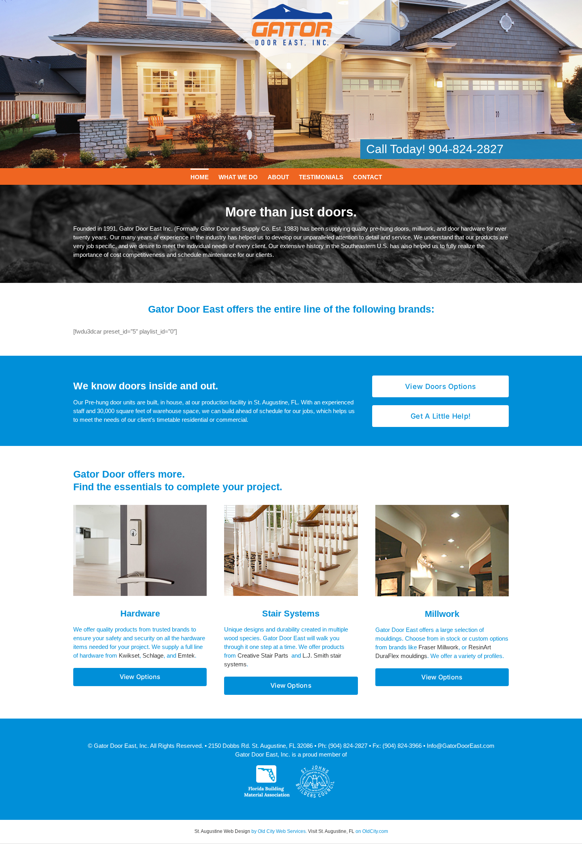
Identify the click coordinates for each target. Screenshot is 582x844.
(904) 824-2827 (347, 745)
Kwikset (129, 655)
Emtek (186, 655)
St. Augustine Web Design (222, 831)
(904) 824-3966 (402, 745)
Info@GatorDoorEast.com (461, 745)
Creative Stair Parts (263, 655)
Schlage (153, 655)
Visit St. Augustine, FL (331, 831)
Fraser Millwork (438, 647)
